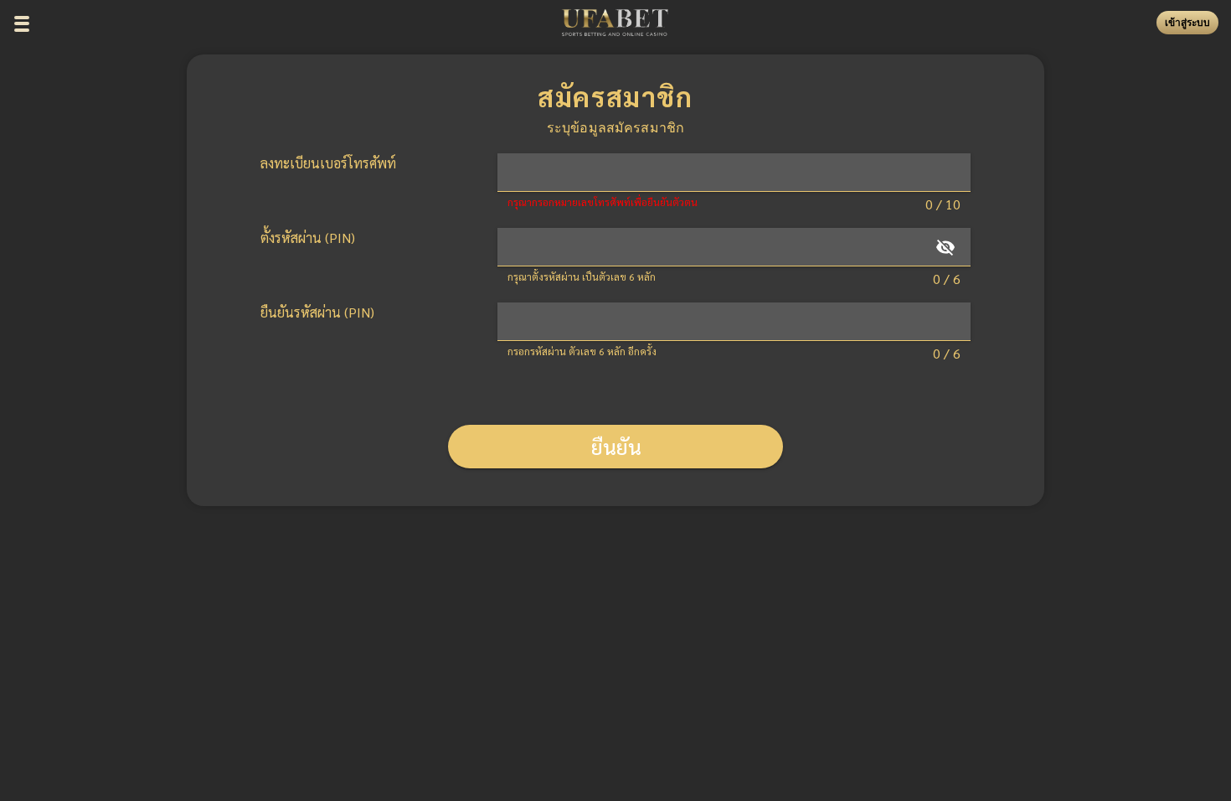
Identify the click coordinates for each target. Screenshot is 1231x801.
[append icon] (945, 247)
